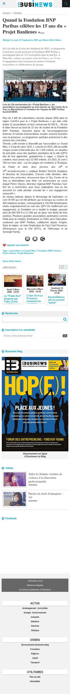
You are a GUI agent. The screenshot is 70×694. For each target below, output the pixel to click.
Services (35, 626)
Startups (35, 630)
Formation (35, 649)
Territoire (18, 13)
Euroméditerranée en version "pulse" (56, 300)
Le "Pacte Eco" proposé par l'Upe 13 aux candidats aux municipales (12, 298)
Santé (35, 658)
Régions (35, 653)
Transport (35, 662)
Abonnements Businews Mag (35, 645)
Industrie (35, 617)
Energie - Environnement (35, 612)
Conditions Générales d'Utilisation (35, 589)
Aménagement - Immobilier (35, 608)
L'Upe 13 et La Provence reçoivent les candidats (35, 298)
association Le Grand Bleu (22, 251)
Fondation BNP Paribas (49, 251)
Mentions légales (35, 585)
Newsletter (35, 681)
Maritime (35, 621)
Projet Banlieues (25, 253)
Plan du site (35, 677)
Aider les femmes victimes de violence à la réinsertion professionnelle (45, 477)
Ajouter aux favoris (18, 245)
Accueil (6, 13)
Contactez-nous (35, 581)
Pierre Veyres (9, 253)
